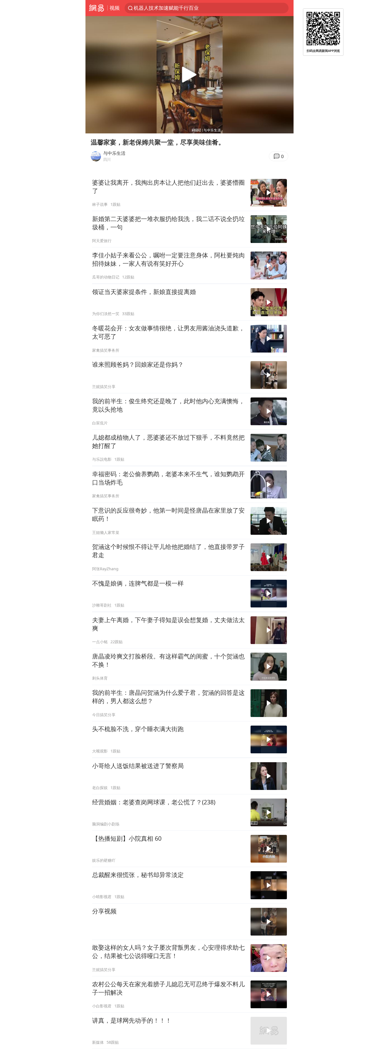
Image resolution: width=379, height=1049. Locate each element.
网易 (96, 8)
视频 (115, 7)
